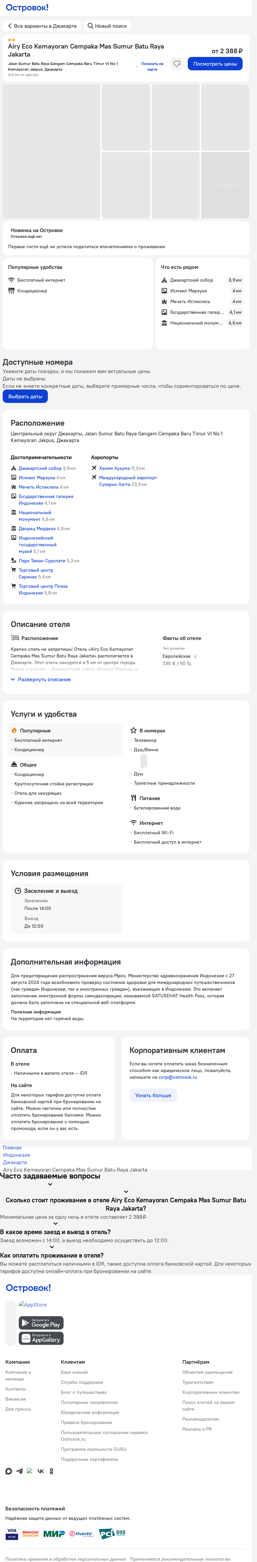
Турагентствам (197, 1382)
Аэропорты (104, 457)
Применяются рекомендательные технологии (180, 1559)
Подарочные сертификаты (89, 1459)
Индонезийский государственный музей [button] (38, 544)
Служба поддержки (82, 1382)
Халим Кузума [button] (114, 468)
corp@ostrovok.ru (178, 1077)
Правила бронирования (86, 1422)
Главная (12, 1147)
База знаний (74, 1372)
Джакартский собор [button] (40, 468)
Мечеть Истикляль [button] (39, 487)
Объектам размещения (207, 1372)
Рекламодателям (200, 1419)
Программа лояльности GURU (93, 1449)
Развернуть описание (44, 679)
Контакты (15, 1389)
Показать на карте (152, 66)
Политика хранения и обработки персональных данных (65, 1559)
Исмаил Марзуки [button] (37, 478)
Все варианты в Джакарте (45, 25)
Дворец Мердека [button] (37, 528)
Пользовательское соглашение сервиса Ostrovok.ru (104, 1435)
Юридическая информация (90, 1412)
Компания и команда (18, 1375)
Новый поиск (111, 25)
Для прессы (18, 1409)
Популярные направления (89, 1402)
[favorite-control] (177, 63)
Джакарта (15, 1162)
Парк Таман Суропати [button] (42, 561)
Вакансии (15, 1399)
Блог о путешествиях (84, 1392)
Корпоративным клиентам (211, 1392)
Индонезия (16, 1154)
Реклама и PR (197, 1429)
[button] (51, 151)
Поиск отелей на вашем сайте (208, 1405)
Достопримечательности (41, 457)
